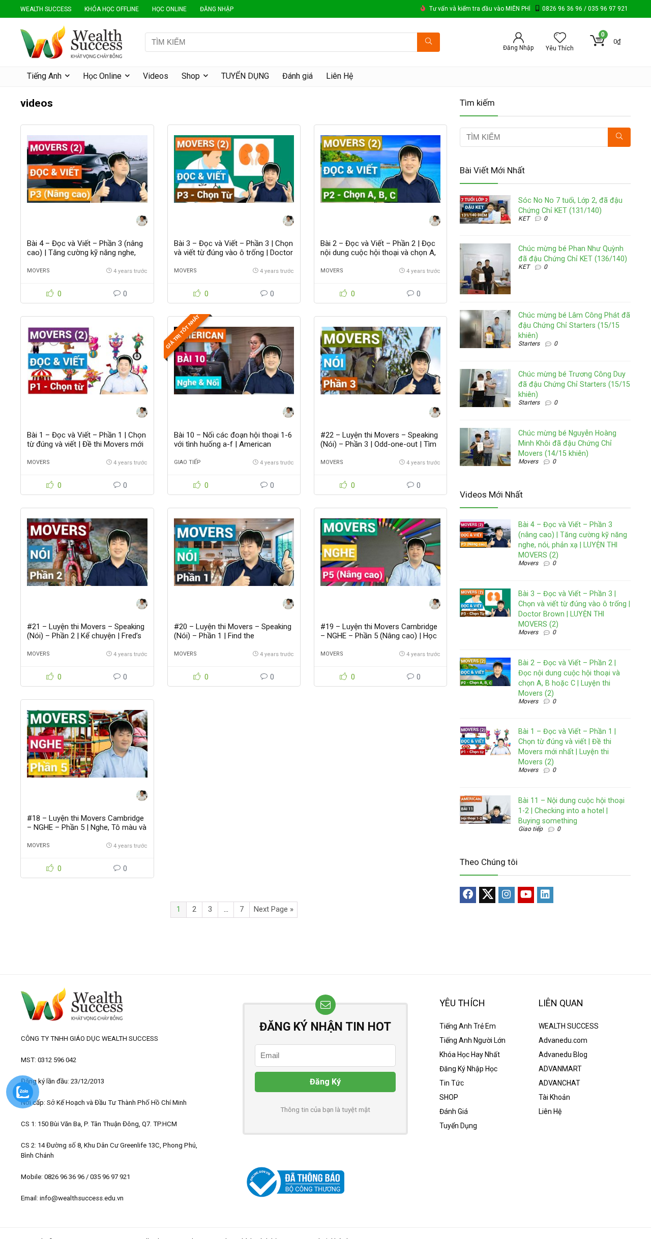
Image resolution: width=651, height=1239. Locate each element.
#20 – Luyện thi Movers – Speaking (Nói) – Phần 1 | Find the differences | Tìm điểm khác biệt (232, 635)
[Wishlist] (560, 39)
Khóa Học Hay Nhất (469, 1054)
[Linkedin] (545, 895)
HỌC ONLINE (169, 9)
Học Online (102, 76)
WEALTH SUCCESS (45, 9)
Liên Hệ (339, 76)
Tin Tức (451, 1083)
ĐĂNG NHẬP (216, 9)
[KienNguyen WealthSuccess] (141, 222)
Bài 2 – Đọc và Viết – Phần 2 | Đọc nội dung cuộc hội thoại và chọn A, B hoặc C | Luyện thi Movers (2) (378, 252)
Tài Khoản (554, 1097)
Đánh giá (297, 76)
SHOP (448, 1097)
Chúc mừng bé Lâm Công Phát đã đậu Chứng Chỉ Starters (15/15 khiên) (574, 325)
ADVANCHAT (559, 1083)
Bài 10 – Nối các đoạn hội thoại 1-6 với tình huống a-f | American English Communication (233, 444)
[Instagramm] (506, 895)
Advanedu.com (563, 1040)
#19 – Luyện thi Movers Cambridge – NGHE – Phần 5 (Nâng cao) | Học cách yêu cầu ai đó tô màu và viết (378, 635)
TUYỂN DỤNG (245, 76)
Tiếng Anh (44, 76)
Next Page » (273, 909)
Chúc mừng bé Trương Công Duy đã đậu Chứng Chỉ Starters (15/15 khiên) (574, 384)
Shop (191, 76)
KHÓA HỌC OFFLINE (111, 9)
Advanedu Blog (563, 1054)
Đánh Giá (453, 1111)
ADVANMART (560, 1069)
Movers (38, 270)
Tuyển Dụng (458, 1126)
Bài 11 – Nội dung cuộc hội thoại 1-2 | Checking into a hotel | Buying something (571, 810)
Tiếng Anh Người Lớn (472, 1040)
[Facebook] (468, 895)
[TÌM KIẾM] (428, 42)
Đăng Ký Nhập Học (468, 1069)
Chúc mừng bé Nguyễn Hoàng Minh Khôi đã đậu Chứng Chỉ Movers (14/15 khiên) (567, 443)
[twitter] (487, 895)
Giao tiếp (187, 462)
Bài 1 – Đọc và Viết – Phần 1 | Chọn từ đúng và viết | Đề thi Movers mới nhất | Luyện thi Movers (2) (86, 444)
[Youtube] (526, 895)
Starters (529, 343)
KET (523, 218)
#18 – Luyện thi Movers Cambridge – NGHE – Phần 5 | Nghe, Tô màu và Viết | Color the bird (86, 827)
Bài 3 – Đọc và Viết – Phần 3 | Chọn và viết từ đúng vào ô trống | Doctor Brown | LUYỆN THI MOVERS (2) (233, 252)
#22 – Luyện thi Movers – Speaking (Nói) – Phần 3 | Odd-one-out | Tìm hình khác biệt (379, 444)
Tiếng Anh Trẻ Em (467, 1026)
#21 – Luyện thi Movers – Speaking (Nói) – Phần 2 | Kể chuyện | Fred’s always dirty (85, 635)
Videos (155, 76)
